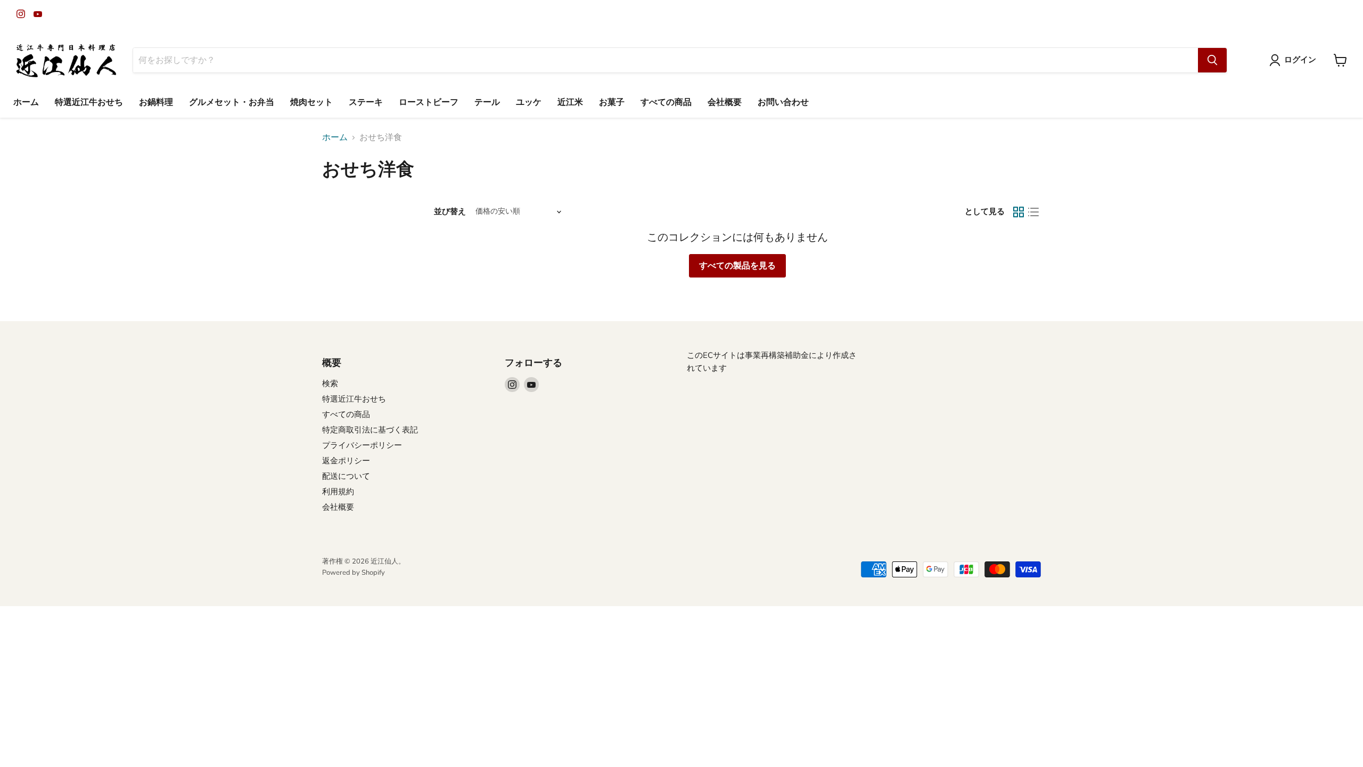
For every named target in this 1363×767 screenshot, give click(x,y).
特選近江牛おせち (89, 102)
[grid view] (1018, 212)
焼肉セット (311, 102)
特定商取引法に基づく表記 (370, 430)
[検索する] (1212, 60)
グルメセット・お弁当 (231, 102)
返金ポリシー (346, 460)
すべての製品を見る (737, 266)
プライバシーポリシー (362, 445)
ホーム (26, 102)
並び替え (450, 211)
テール (487, 102)
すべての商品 (666, 102)
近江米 (570, 102)
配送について (346, 476)
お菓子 (612, 102)
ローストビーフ (428, 102)
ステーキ (366, 102)
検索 (330, 383)
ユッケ (528, 102)
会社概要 (725, 102)
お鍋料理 (156, 102)
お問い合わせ (783, 102)
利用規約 (338, 491)
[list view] (1033, 212)
